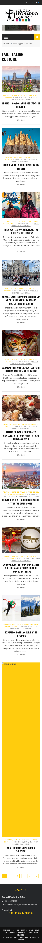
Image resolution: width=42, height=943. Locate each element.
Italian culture (26, 95)
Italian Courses (19, 289)
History (15, 222)
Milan (28, 157)
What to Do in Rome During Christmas (21, 849)
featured (7, 95)
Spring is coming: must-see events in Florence (21, 105)
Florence (15, 95)
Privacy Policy (7, 910)
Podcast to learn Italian (28, 932)
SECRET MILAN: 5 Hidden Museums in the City (21, 166)
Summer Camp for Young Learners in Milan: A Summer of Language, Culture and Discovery (21, 300)
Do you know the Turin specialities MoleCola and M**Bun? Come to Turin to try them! (21, 568)
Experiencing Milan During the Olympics (21, 634)
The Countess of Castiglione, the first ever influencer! (21, 231)
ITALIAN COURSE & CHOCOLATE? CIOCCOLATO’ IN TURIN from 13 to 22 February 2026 (21, 435)
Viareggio (13, 932)
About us (15, 930)
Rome (28, 840)
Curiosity (7, 557)
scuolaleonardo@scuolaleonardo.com (20, 904)
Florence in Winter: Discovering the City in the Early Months (21, 501)
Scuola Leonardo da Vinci (22, 937)
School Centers (31, 424)
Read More (21, 120)
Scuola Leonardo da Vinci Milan (21, 629)
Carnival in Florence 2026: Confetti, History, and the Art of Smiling (21, 369)
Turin (12, 224)
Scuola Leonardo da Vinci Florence (25, 496)
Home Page (6, 930)
